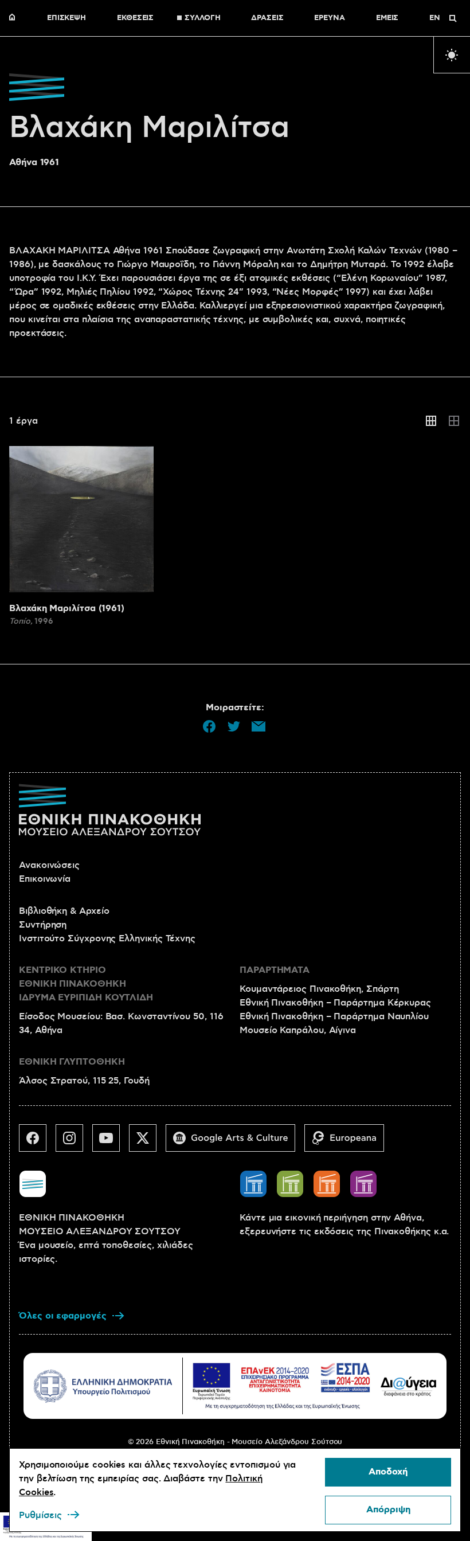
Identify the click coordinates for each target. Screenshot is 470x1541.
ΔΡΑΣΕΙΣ (267, 18)
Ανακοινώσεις (49, 865)
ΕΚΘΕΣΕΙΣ (135, 18)
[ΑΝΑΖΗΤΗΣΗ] (453, 18)
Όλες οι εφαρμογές (63, 1316)
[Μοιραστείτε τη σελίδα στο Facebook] (209, 726)
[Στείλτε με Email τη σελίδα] (258, 726)
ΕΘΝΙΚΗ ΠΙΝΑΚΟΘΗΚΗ (15, 18)
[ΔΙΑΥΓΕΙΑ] (408, 1386)
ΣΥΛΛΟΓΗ (202, 18)
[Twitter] (147, 1142)
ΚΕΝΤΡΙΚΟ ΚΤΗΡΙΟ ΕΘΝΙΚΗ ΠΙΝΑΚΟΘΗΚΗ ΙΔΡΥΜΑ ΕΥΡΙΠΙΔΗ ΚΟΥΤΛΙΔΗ (86, 984)
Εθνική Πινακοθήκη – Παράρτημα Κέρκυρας (335, 1002)
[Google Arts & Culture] (235, 1142)
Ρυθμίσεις (40, 1515)
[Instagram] (74, 1142)
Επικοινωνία (44, 879)
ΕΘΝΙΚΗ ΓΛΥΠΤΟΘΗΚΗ (72, 1062)
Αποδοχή (388, 1472)
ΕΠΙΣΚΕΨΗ (66, 18)
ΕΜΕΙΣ (387, 18)
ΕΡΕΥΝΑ (329, 18)
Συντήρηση (42, 924)
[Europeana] (348, 1142)
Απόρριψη (388, 1510)
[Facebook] (37, 1142)
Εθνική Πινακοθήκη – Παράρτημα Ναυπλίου (334, 1016)
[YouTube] (110, 1142)
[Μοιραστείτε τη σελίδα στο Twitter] (234, 726)
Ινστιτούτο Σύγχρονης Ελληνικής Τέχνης (107, 938)
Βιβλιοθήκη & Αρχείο (64, 911)
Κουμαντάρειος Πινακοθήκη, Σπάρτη (319, 989)
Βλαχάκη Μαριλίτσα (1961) (66, 609)
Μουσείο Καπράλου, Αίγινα (298, 1030)
